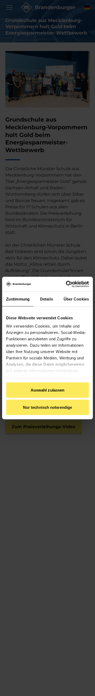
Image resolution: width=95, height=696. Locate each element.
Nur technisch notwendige (47, 407)
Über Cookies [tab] (76, 299)
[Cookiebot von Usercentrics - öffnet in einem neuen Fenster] (67, 284)
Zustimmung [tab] (18, 299)
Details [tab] (46, 299)
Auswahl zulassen (48, 390)
